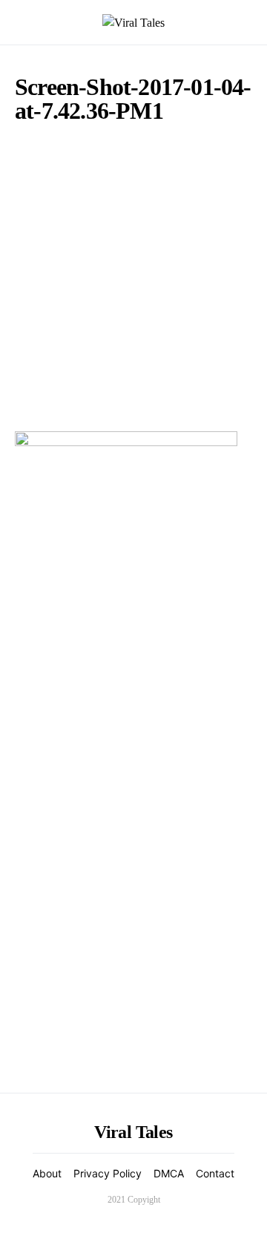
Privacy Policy (107, 1173)
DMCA (169, 1173)
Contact (215, 1173)
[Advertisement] (133, 274)
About (47, 1173)
